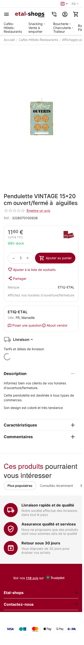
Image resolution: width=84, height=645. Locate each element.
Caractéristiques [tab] (20, 425)
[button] (17, 278)
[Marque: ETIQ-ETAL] (68, 235)
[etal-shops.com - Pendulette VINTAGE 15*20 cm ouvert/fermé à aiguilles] (41, 116)
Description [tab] (15, 373)
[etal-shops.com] (30, 14)
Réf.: (7, 218)
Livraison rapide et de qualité (47, 505)
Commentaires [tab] (18, 436)
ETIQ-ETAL (18, 312)
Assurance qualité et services (48, 524)
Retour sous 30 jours (40, 543)
